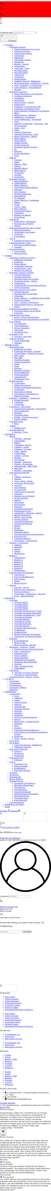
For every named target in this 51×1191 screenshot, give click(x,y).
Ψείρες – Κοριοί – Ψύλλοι (24, 739)
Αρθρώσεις (18, 494)
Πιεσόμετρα (18, 753)
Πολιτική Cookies (11, 1007)
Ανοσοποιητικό (20, 488)
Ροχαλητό (18, 728)
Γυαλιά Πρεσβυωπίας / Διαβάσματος (28, 745)
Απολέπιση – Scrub (21, 68)
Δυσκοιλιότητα (20, 707)
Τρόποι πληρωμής (12, 999)
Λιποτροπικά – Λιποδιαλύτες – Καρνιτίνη (29, 594)
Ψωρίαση (17, 90)
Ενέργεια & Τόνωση (22, 592)
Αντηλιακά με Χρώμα (22, 622)
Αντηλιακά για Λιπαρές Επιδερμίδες (28, 613)
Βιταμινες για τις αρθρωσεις (24, 590)
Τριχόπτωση (19, 213)
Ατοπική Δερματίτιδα (22, 362)
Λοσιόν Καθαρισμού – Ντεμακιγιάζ (27, 119)
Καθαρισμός (19, 58)
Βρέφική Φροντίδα (16, 347)
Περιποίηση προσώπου (18, 92)
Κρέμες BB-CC (20, 141)
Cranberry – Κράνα (21, 447)
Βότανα (12, 436)
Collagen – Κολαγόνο (22, 477)
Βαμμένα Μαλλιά (21, 181)
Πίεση (16, 726)
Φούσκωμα (18, 736)
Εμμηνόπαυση (19, 236)
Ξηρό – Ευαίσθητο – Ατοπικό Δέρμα (28, 85)
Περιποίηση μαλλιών (17, 179)
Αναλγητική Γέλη (20, 764)
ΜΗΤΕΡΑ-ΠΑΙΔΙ (11, 345)
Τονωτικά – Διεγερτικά (22, 336)
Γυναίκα (8, 1055)
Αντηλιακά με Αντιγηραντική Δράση (27, 636)
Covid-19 (8, 1066)
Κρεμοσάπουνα (15, 685)
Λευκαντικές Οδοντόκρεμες (24, 783)
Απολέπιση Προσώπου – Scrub (26, 134)
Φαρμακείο (9, 1068)
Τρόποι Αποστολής (12, 1001)
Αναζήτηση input (6, 33)
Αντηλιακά (13, 600)
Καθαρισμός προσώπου (23, 260)
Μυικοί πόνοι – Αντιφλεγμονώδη (26, 722)
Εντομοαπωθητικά (21, 641)
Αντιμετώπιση (14, 694)
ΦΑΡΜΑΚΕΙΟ (10, 692)
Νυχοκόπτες (14, 775)
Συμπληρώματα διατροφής (19, 473)
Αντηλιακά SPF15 (21, 602)
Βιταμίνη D (18, 566)
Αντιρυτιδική (19, 100)
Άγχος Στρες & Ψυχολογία (24, 483)
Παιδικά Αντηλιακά (21, 396)
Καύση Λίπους (19, 579)
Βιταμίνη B (18, 562)
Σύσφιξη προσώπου (21, 145)
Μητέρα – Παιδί (11, 1059)
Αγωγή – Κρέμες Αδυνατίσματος (26, 317)
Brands (7, 807)
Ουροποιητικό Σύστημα (23, 524)
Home (2, 909)
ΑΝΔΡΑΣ (8, 256)
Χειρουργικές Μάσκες (17, 688)
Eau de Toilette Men (21, 341)
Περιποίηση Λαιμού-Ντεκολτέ (25, 147)
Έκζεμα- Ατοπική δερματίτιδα (25, 717)
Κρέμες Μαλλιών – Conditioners (26, 200)
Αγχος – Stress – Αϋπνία (23, 481)
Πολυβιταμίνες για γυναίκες (24, 232)
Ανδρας (7, 1057)
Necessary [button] (4, 1160)
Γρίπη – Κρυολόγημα (22, 651)
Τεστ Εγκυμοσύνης (16, 802)
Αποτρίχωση (19, 77)
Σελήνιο (17, 549)
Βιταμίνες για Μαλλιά (22, 215)
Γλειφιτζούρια (19, 383)
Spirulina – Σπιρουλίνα (22, 462)
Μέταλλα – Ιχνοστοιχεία (18, 543)
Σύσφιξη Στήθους (20, 419)
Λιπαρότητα (18, 296)
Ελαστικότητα (19, 105)
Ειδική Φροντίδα (20, 800)
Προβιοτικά (18, 530)
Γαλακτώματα (19, 283)
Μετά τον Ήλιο (20, 643)
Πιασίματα (18, 724)
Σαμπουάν (18, 190)
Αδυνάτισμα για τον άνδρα (19, 315)
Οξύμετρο (18, 751)
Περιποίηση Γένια (21, 332)
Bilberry (17, 443)
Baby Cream (19, 356)
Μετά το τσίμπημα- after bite (25, 645)
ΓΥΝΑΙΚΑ (9, 45)
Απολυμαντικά (15, 683)
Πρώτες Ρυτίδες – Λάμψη (24, 102)
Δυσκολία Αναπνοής (22, 709)
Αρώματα (18, 247)
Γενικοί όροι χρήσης (12, 1005)
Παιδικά (17, 526)
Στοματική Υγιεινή (16, 781)
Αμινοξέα (18, 485)
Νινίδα (16, 364)
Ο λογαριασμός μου (12, 1034)
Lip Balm (17, 175)
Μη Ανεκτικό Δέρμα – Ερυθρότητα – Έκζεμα (31, 83)
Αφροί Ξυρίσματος (21, 326)
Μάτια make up (20, 171)
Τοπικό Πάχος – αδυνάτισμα (25, 222)
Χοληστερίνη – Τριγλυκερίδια (25, 541)
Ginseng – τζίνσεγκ (21, 456)
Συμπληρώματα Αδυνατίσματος (21, 573)
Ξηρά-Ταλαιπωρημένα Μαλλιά (25, 188)
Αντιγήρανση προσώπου (23, 266)
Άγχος (16, 696)
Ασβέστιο (18, 545)
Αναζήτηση (4, 896)
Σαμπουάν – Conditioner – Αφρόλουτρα (24, 398)
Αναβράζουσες (19, 558)
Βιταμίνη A (18, 560)
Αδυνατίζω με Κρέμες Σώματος (26, 673)
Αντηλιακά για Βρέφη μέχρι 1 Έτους (28, 611)
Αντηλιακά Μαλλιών (22, 619)
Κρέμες (12, 762)
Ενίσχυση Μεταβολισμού (24, 577)
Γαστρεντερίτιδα (20, 702)
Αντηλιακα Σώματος (22, 626)
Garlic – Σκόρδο (20, 451)
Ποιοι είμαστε (10, 997)
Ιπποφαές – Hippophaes (23, 470)
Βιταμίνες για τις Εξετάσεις (24, 496)
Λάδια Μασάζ (19, 668)
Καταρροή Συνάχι (21, 653)
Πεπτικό (17, 528)
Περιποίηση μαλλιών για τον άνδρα (22, 290)
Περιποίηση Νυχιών (17, 249)
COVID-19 (9, 679)
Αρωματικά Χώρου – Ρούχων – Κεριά (24, 677)
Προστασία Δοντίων (21, 796)
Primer (16, 162)
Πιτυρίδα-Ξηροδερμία (22, 194)
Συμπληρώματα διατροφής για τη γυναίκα (25, 228)
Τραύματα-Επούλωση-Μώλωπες (26, 730)
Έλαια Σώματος (20, 79)
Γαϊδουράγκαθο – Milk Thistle (25, 466)
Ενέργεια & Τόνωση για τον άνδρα (27, 311)
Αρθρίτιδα (18, 698)
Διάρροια (17, 705)
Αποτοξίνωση (19, 575)
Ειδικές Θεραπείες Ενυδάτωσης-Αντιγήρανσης (31, 111)
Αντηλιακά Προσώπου (22, 624)
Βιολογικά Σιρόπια (21, 658)
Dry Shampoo (19, 198)
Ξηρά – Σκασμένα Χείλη (23, 666)
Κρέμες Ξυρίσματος (22, 328)
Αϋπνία (17, 700)
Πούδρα (17, 166)
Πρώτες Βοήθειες (16, 779)
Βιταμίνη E (18, 568)
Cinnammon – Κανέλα (22, 445)
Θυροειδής (18, 507)
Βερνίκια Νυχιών (20, 253)
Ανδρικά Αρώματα (16, 339)
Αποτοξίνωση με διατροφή (24, 492)
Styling (17, 205)
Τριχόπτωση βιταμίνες (22, 539)
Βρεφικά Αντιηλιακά (22, 370)
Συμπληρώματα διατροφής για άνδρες (23, 309)
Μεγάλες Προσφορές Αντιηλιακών (27, 634)
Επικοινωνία (9, 1037)
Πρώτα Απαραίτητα (21, 411)
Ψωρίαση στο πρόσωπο (23, 270)
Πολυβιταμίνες (20, 570)
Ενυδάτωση (18, 262)
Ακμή (16, 122)
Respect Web (5, 1107)
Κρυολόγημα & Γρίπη (22, 511)
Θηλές (16, 424)
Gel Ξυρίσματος (20, 324)
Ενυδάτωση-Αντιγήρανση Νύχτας (27, 109)
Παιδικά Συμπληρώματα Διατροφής (27, 388)
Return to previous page (9, 907)
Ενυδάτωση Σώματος (22, 51)
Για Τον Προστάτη (21, 498)
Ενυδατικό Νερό (20, 632)
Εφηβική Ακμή (20, 428)
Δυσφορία (18, 713)
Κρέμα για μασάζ (21, 766)
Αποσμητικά (19, 75)
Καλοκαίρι (13, 639)
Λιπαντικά (13, 773)
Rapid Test (13, 690)
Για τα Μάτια (14, 743)
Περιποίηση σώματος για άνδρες (21, 273)
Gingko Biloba (19, 453)
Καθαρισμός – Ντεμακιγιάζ (24, 117)
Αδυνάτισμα (14, 219)
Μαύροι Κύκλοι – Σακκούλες (25, 115)
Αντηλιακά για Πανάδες (23, 617)
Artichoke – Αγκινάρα (22, 439)
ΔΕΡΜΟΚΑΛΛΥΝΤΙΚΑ (14, 805)
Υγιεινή (12, 239)
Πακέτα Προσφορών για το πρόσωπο (28, 94)
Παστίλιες (18, 664)
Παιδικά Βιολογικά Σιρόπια (24, 660)
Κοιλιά (16, 581)
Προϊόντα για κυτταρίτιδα (23, 224)
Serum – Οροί (19, 128)
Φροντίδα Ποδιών (21, 73)
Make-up (12, 158)
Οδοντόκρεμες (19, 788)
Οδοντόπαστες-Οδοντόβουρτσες (26, 394)
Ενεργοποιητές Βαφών (22, 211)
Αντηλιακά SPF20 (21, 605)
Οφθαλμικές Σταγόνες (22, 747)
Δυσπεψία (18, 711)
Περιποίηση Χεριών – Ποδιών (25, 281)
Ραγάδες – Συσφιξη (21, 64)
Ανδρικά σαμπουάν (21, 292)
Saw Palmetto (19, 460)
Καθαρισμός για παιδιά (23, 349)
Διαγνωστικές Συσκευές (18, 749)
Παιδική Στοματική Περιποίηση (26, 794)
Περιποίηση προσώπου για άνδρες (22, 258)
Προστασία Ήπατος (21, 532)
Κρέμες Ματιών (20, 264)
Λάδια (16, 130)
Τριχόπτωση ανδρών (22, 300)
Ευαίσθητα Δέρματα (21, 360)
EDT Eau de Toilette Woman (25, 245)
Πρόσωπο (18, 151)
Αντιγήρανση (19, 98)
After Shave (18, 330)
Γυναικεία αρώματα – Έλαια (20, 243)
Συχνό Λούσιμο (20, 192)
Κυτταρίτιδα (18, 62)
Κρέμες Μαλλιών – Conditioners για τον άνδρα (32, 298)
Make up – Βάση (20, 164)
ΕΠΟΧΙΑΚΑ (10, 598)
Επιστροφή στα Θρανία (23, 392)
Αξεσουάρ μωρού (16, 422)
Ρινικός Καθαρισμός (22, 373)
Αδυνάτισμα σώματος (22, 60)
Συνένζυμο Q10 (20, 536)
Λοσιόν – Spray (20, 207)
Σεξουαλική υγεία (16, 334)
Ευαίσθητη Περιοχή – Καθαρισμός (27, 81)
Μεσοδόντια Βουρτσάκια (23, 785)
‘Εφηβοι (12, 426)
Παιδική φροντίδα (16, 381)
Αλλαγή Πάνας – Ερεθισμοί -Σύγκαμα (28, 353)
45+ (15, 149)
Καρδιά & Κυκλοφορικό (23, 509)
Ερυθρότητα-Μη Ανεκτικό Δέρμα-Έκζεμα (30, 285)
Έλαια (16, 366)
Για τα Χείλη (19, 173)
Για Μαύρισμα (19, 630)
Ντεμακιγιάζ (19, 177)
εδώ (37, 1126)
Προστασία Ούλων (21, 798)
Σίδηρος (17, 551)
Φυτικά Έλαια (19, 217)
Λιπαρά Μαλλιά (20, 183)
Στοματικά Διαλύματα (22, 792)
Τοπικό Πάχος (19, 66)
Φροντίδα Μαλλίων (16, 430)
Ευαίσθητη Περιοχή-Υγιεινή (24, 241)
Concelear (18, 160)
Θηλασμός (18, 413)
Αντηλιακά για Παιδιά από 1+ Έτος (27, 615)
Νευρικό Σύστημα (21, 519)
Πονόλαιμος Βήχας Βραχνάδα (25, 662)
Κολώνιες (18, 368)
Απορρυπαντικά (20, 377)
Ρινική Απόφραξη (20, 656)
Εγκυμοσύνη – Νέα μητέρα (19, 407)
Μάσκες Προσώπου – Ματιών (25, 136)
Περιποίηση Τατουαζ (22, 770)
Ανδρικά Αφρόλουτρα (22, 277)
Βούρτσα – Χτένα (21, 432)
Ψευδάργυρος (19, 553)
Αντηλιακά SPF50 (21, 609)
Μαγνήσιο (18, 547)
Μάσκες (17, 202)
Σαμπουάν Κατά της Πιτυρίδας (25, 294)
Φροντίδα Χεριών (21, 71)
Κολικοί (17, 719)
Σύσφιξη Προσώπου (22, 153)
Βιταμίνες (13, 556)
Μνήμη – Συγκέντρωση (23, 517)
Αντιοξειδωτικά (20, 490)
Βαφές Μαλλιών (20, 209)
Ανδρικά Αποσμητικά (22, 275)
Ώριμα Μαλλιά (20, 196)
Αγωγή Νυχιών (20, 251)
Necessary (7, 1162)
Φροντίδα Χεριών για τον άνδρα (26, 279)
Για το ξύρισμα (15, 322)
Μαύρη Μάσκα (20, 139)
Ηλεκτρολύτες (19, 505)
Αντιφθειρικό (19, 390)
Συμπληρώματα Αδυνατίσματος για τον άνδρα (31, 319)
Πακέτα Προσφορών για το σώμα (27, 49)
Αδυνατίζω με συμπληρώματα (25, 675)
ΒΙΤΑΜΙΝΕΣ (10, 434)
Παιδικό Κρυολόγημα (22, 385)
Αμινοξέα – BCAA (21, 588)
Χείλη (16, 156)
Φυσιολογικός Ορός (21, 379)
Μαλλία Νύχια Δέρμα (22, 230)
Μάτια (16, 113)
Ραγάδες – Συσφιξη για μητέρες (26, 417)
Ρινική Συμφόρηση (21, 375)
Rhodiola (17, 458)
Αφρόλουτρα (19, 56)
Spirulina (17, 479)
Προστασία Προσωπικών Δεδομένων (19, 1010)
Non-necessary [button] (5, 1175)
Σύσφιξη (17, 226)
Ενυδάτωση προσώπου (23, 96)
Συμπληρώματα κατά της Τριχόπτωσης (29, 305)
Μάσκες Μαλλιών (21, 185)
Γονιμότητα (18, 234)
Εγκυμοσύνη (19, 502)
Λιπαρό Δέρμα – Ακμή (22, 268)
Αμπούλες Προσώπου (22, 132)
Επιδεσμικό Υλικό (16, 758)
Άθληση (12, 585)
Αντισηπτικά (14, 681)
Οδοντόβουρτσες (20, 790)
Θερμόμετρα (19, 756)
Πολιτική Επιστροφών (13, 1003)
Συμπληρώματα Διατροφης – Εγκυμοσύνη (30, 409)
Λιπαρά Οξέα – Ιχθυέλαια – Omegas (28, 513)
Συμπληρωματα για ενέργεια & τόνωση (29, 534)
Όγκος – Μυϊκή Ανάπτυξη (24, 596)
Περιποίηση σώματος (17, 47)
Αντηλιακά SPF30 (21, 607)
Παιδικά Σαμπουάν (21, 400)
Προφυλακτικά (15, 777)
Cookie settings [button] (6, 1128)
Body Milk (18, 358)
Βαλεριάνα (18, 468)
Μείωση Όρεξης (20, 583)
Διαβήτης (17, 500)
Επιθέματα (18, 760)
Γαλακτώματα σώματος (23, 53)
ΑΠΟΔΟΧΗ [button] (18, 1128)
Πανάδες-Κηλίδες (21, 143)
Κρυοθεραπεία (19, 768)
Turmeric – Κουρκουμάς (23, 464)
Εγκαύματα (18, 715)
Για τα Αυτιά (14, 741)
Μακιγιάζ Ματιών (21, 168)
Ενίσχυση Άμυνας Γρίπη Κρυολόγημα (28, 649)
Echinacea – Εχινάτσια (22, 449)
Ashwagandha (19, 441)
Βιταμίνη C (18, 564)
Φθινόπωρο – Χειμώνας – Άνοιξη (22, 647)
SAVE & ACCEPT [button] (7, 1190)
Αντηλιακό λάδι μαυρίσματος (25, 628)
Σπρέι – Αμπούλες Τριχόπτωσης (26, 302)
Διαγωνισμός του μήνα (13, 1039)
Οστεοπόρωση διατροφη (23, 522)
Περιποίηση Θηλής (21, 415)
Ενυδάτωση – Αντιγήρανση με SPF (27, 107)
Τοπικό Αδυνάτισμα (21, 288)
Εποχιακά (8, 1064)
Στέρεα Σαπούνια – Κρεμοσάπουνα (27, 88)
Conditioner (18, 402)
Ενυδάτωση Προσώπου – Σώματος (27, 351)
